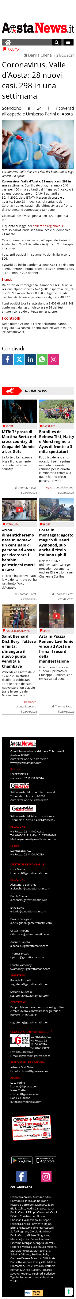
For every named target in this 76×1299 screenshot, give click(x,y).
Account (15, 1078)
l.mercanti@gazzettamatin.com (29, 873)
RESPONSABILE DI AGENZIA (27, 1062)
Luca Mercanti (64, 487)
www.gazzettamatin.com (25, 763)
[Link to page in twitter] (19, 359)
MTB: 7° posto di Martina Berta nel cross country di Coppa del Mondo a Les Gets (19, 441)
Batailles (49, 426)
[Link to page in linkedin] (30, 359)
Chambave (29, 702)
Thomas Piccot (27, 487)
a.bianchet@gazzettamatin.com (30, 888)
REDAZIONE (17, 826)
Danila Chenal (40, 55)
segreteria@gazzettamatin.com (36, 839)
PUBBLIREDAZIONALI (17, 631)
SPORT (9, 426)
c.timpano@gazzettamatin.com (30, 934)
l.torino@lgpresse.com (24, 1086)
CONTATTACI (18, 1002)
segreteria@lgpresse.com (34, 1056)
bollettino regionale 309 (49, 226)
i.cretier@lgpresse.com (24, 1094)
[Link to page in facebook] (7, 359)
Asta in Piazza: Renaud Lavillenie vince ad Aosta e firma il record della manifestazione (56, 649)
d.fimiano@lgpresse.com (25, 1102)
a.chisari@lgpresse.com (33, 1071)
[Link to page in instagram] (53, 359)
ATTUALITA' (12, 524)
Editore (15, 769)
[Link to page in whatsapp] (42, 359)
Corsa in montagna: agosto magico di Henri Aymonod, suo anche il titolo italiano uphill (56, 542)
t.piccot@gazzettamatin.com (28, 957)
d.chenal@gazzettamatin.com (29, 900)
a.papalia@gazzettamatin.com (29, 946)
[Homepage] (8, 42)
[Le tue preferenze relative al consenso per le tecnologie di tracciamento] (69, 1292)
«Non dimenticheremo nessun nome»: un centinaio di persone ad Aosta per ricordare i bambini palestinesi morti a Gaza (18, 549)
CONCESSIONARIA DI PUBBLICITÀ (31, 1032)
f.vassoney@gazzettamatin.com (30, 969)
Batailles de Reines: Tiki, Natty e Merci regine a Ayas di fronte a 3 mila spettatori (56, 441)
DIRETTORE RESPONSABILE (27, 864)
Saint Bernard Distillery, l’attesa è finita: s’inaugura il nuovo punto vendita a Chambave (19, 651)
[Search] (56, 42)
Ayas (49, 487)
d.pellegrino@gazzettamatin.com (31, 923)
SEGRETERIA (18, 975)
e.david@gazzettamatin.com (28, 911)
